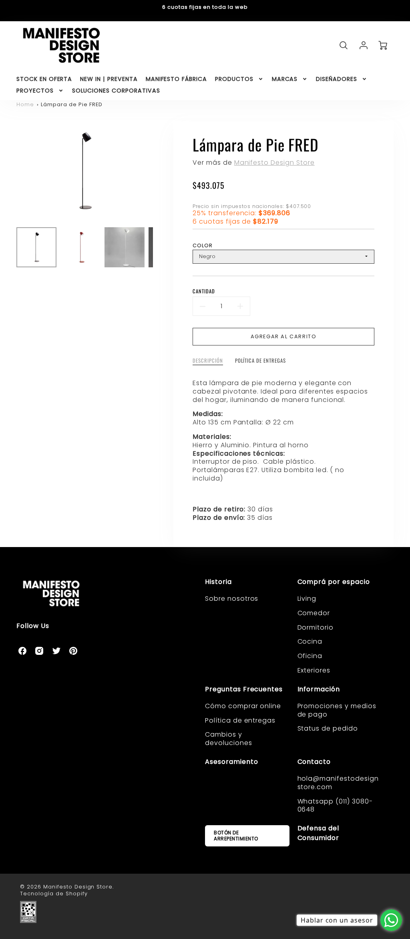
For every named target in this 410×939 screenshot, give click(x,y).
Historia (218, 581)
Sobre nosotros (231, 598)
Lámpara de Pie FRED (71, 104)
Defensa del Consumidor (318, 833)
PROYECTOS (35, 90)
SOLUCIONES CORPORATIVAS (116, 90)
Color (203, 245)
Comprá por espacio (333, 581)
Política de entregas (240, 720)
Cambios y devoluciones (228, 738)
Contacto (314, 761)
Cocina (310, 641)
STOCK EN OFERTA (44, 79)
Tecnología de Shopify (53, 893)
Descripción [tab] (208, 360)
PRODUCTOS (234, 79)
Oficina (310, 655)
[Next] (159, 172)
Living (307, 598)
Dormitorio (315, 627)
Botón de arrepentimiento (236, 835)
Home (25, 104)
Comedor (313, 613)
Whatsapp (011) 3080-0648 (335, 805)
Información (318, 689)
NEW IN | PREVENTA (108, 79)
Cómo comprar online (243, 706)
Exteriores (314, 670)
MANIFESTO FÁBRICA (176, 79)
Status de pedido (327, 728)
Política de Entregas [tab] (260, 360)
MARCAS (285, 79)
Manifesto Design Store (274, 162)
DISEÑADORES (336, 79)
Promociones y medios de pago (336, 710)
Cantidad (204, 291)
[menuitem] (44, 79)
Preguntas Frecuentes (244, 689)
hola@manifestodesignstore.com (338, 783)
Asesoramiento (231, 761)
